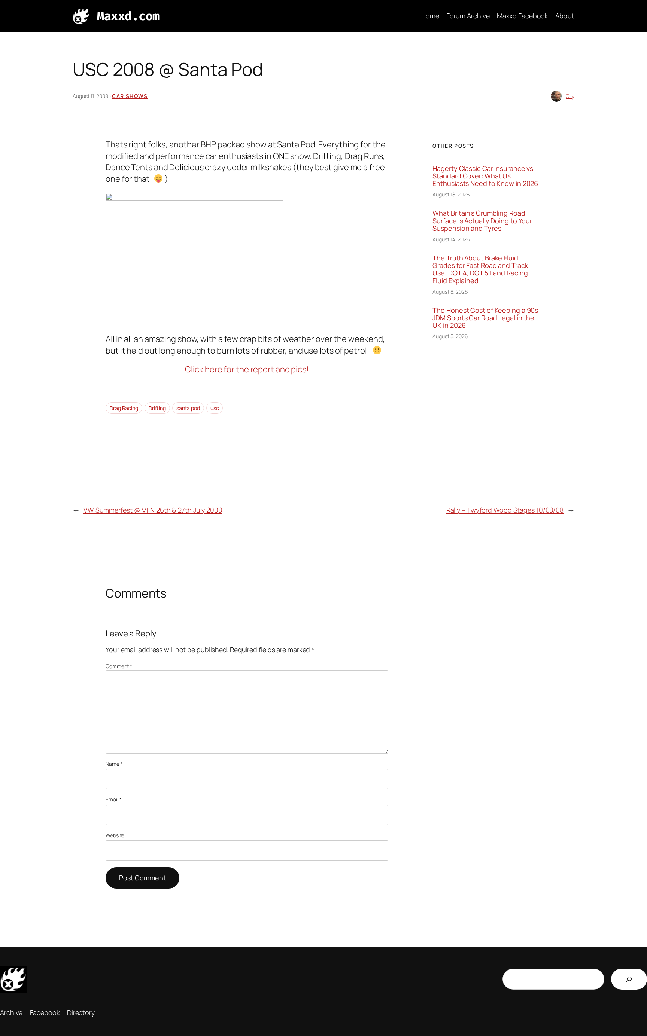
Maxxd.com (128, 16)
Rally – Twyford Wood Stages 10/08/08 (505, 509)
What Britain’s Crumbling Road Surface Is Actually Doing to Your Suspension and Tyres (482, 220)
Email (113, 799)
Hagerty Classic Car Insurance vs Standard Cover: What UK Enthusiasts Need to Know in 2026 (485, 176)
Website (115, 835)
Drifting (157, 408)
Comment (119, 666)
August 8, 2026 (450, 291)
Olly (570, 96)
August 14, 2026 (451, 239)
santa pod (188, 408)
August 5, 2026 (450, 336)
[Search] (629, 979)
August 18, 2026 (451, 194)
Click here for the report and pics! (247, 369)
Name (114, 763)
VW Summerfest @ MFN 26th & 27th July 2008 (152, 509)
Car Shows (130, 96)
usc (214, 408)
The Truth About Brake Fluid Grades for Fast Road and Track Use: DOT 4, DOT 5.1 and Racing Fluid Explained (480, 269)
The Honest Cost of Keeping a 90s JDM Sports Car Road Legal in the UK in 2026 (485, 317)
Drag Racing (124, 408)
